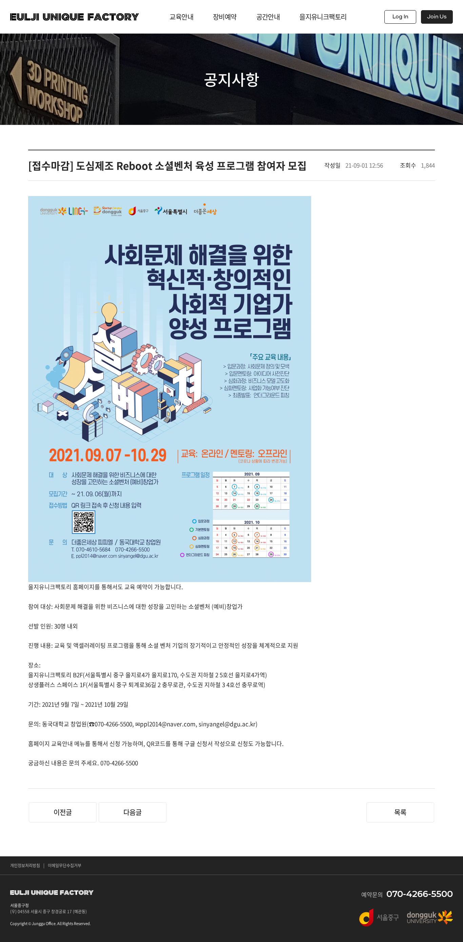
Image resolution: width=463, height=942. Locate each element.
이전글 (63, 812)
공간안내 (268, 17)
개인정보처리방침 (25, 865)
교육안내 (181, 17)
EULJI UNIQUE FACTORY (74, 17)
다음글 (132, 812)
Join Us (437, 17)
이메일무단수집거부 (64, 865)
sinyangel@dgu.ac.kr (227, 724)
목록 (400, 812)
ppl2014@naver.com (168, 724)
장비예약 (225, 17)
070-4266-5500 (419, 894)
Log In (400, 17)
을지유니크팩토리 (322, 17)
